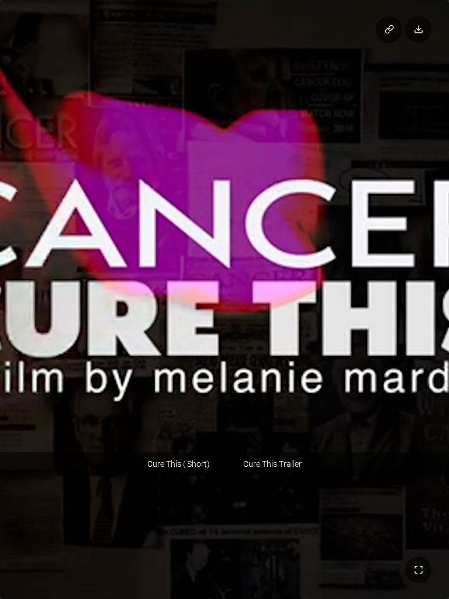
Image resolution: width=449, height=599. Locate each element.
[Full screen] (418, 570)
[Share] (389, 29)
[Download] (418, 29)
